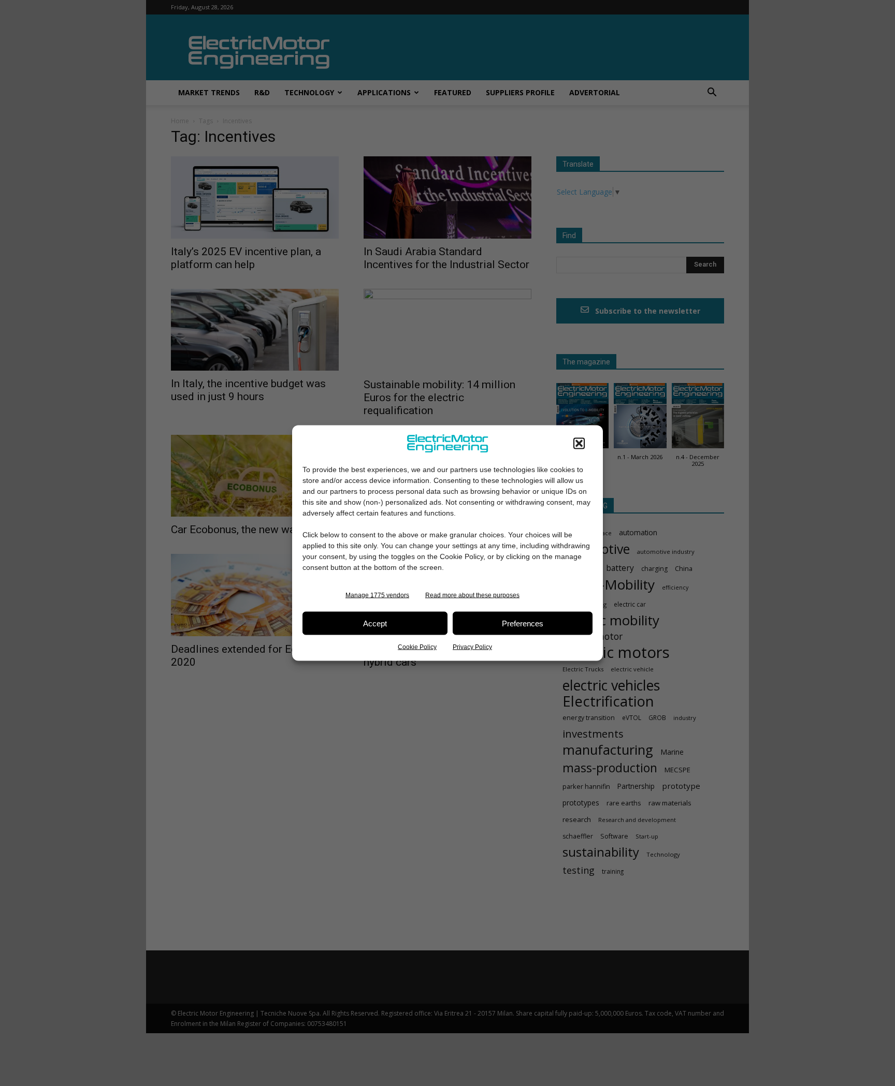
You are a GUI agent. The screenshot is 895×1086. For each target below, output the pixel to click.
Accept (375, 623)
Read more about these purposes (472, 595)
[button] (579, 443)
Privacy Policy (472, 647)
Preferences (522, 623)
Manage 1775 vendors (377, 595)
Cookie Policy (417, 647)
